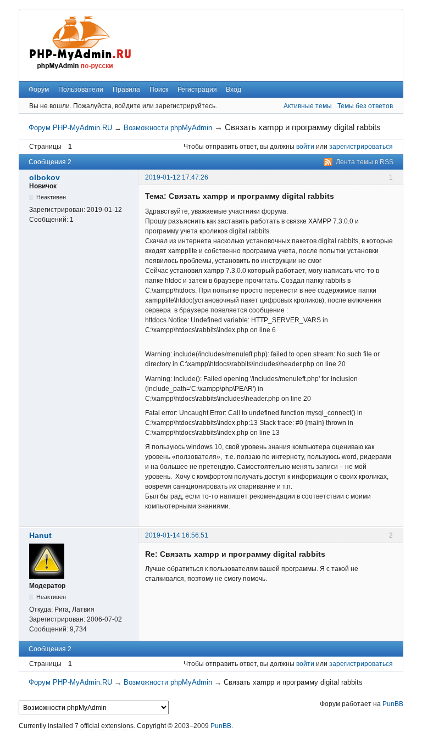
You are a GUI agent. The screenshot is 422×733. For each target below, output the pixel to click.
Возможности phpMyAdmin (168, 128)
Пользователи (80, 89)
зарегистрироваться (361, 146)
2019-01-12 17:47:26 (176, 177)
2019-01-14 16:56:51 (176, 535)
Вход (233, 89)
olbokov (44, 177)
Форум (39, 89)
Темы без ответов (365, 106)
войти (305, 146)
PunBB (392, 704)
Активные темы (308, 106)
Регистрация (197, 89)
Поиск (158, 89)
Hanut (40, 535)
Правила (126, 89)
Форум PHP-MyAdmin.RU (70, 128)
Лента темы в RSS (364, 162)
